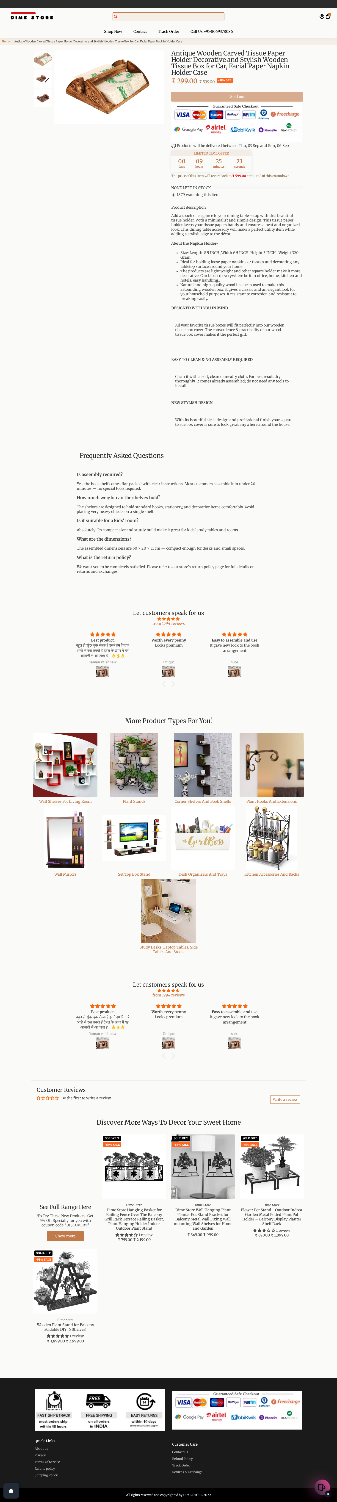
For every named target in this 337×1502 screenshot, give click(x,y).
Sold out (237, 96)
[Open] (11, 1491)
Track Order (168, 31)
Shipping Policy (46, 1475)
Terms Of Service (47, 1462)
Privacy (40, 1455)
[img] (168, 619)
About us (41, 1449)
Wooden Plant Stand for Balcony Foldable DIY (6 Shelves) (65, 1327)
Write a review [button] (285, 1099)
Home (6, 41)
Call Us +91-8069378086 (212, 31)
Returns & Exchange (187, 1472)
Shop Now (113, 31)
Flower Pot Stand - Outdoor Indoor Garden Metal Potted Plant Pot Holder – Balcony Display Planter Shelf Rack (271, 1217)
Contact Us (180, 1452)
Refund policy (45, 1469)
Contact (140, 31)
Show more (65, 1236)
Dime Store (134, 1205)
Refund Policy (182, 1459)
